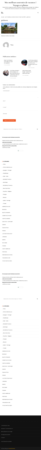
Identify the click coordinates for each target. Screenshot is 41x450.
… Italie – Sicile (5, 176)
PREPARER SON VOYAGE (7, 254)
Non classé (4, 242)
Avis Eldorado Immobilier (6, 441)
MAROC (4, 239)
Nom (4, 101)
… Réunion (4, 197)
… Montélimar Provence (7, 185)
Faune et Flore (5, 227)
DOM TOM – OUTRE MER (7, 221)
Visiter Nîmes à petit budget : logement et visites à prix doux (26, 72)
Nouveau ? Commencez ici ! (7, 428)
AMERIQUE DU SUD (6, 206)
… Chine (3, 164)
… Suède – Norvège (6, 200)
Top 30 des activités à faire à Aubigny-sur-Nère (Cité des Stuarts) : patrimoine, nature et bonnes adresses (15, 73)
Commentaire (6, 90)
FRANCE (4, 230)
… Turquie (4, 203)
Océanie (4, 245)
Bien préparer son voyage (6, 431)
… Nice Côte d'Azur (6, 188)
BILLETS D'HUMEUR (6, 212)
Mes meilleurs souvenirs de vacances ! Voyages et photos (20, 4)
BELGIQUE (4, 209)
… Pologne (4, 194)
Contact (3, 437)
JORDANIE (4, 236)
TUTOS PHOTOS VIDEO (7, 261)
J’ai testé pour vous (5, 425)
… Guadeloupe (5, 173)
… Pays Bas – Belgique (6, 191)
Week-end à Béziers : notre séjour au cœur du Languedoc (8, 62)
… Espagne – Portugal (6, 170)
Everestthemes (12, 448)
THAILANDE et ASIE (6, 258)
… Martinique (5, 182)
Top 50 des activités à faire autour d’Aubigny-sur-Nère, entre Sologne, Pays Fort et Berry (33, 63)
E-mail (5, 107)
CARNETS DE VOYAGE (6, 215)
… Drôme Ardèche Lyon (7, 167)
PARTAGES (4, 251)
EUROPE (4, 224)
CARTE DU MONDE (6, 218)
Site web (5, 113)
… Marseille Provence (6, 179)
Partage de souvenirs (5, 434)
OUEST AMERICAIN (6, 248)
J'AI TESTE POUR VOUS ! (7, 233)
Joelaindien (32, 67)
